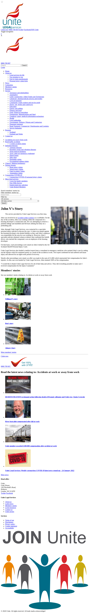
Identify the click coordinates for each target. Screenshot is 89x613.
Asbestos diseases (16, 148)
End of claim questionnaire (19, 79)
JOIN (34, 30)
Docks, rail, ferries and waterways (21, 104)
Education (13, 106)
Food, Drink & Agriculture (19, 112)
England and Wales (16, 134)
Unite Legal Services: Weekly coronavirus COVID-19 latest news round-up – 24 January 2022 (39, 470)
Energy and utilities (16, 108)
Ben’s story (9, 323)
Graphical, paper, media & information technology (27, 116)
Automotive (14, 95)
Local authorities (15, 120)
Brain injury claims (16, 167)
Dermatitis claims (15, 159)
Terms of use (9, 520)
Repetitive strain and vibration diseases (23, 149)
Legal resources (10, 508)
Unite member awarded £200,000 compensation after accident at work (31, 446)
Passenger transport (16, 124)
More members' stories (8, 352)
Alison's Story (10, 348)
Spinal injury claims (16, 169)
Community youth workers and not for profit (25, 103)
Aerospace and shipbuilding (19, 93)
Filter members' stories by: (10, 193)
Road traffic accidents (12, 142)
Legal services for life (17, 75)
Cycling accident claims (18, 144)
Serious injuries (10, 165)
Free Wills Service (16, 183)
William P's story (11, 299)
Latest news (9, 504)
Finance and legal (16, 110)
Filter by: (4, 197)
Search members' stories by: (10, 191)
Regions (8, 130)
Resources (8, 89)
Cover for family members (19, 181)
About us (8, 73)
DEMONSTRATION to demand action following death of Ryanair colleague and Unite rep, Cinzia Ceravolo (45, 397)
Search (24, 65)
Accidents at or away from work (16, 140)
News (7, 83)
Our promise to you (16, 77)
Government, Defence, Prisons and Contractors (26, 122)
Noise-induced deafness (18, 151)
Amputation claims (16, 173)
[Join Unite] (44, 609)
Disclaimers (9, 522)
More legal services (11, 179)
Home (7, 71)
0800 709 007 (13, 30)
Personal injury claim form (19, 81)
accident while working (26, 218)
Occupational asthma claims (19, 161)
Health (12, 118)
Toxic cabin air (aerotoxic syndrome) (22, 153)
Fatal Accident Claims (17, 171)
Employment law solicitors (19, 185)
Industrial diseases (11, 146)
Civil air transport (15, 101)
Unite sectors (9, 512)
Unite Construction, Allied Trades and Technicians (27, 97)
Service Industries (16, 128)
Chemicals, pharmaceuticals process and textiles (26, 99)
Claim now (4, 30)
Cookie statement (11, 526)
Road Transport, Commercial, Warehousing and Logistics (29, 126)
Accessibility (9, 528)
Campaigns (9, 85)
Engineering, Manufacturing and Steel (23, 114)
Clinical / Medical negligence (15, 163)
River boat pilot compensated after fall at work (22, 421)
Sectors (7, 91)
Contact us (8, 136)
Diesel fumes (14, 155)
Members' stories (11, 87)
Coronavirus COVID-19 (13, 175)
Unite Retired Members (18, 187)
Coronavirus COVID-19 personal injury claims (26, 177)
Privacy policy (10, 524)
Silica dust (13, 157)
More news (5, 475)
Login (3, 67)
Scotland (13, 132)
